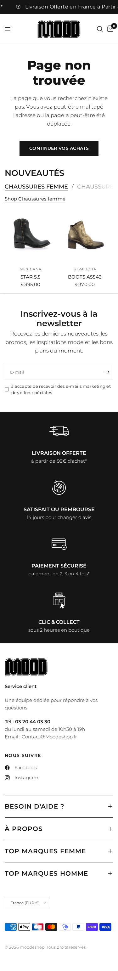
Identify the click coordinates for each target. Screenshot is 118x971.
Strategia (85, 269)
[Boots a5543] (85, 237)
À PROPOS (24, 829)
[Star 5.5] (31, 237)
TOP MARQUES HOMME (46, 873)
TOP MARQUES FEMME (45, 851)
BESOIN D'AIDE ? (35, 806)
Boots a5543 (85, 276)
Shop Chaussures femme (35, 198)
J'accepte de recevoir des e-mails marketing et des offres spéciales (61, 389)
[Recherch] (100, 29)
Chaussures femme (36, 186)
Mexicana (31, 269)
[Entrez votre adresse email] (107, 372)
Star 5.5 (30, 276)
